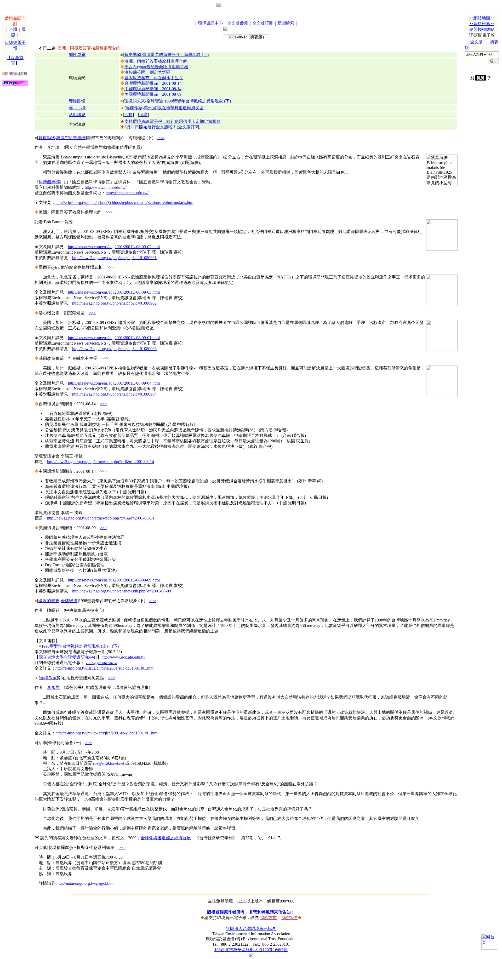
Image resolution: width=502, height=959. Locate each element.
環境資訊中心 (210, 23)
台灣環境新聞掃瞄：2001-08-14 (152, 83)
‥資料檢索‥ (481, 23)
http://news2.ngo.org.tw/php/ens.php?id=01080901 (114, 257)
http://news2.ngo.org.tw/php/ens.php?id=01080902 (114, 303)
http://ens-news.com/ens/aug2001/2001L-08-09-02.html (114, 246)
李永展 (150, 108)
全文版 (476, 42)
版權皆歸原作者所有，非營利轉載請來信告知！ (251, 912)
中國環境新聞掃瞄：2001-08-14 (152, 89)
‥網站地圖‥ (481, 18)
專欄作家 (134, 108)
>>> (160, 137)
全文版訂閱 (262, 23)
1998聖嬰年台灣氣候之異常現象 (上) (74, 646)
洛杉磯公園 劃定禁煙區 (147, 72)
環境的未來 (134, 101)
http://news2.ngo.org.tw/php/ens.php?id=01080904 (114, 394)
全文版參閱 (237, 23)
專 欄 (77, 108)
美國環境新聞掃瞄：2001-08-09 (152, 94)
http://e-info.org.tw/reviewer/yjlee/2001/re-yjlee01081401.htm (106, 733)
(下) (115, 646)
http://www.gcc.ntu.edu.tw (123, 657)
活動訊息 (77, 114)
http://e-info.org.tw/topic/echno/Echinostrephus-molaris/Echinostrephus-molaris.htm (124, 202)
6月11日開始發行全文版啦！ (150, 127)
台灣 (13, 29)
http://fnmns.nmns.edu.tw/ (127, 193)
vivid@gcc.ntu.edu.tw (101, 663)
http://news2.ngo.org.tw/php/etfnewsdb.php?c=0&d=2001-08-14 (100, 461)
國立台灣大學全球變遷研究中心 (68, 657)
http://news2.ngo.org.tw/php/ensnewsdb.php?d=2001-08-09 (121, 591)
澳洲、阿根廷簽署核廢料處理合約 (155, 61)
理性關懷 (77, 101)
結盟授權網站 (481, 29)
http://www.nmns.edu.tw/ (106, 187)
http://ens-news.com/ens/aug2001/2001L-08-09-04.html (114, 383)
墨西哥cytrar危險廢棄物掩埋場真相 (156, 67)
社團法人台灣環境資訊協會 (251, 928)
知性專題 (77, 54)
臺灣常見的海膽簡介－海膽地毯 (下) (175, 54)
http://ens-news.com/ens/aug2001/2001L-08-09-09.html (114, 580)
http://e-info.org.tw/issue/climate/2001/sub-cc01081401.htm (104, 668)
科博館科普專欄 (70, 137)
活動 (128, 114)
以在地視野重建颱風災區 (181, 108)
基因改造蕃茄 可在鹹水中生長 (153, 78)
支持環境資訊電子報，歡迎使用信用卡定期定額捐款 (172, 121)
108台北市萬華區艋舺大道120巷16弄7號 (251, 949)
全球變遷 (154, 101)
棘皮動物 (132, 54)
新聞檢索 (285, 23)
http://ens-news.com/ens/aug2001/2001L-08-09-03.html (114, 292)
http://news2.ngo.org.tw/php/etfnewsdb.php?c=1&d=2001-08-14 (100, 518)
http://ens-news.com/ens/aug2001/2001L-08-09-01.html (114, 337)
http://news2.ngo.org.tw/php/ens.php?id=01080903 (114, 348)
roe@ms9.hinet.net (108, 763)
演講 (143, 114)
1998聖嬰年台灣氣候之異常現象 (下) (197, 101)
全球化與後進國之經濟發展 (166, 838)
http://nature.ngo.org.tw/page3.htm (84, 883)
